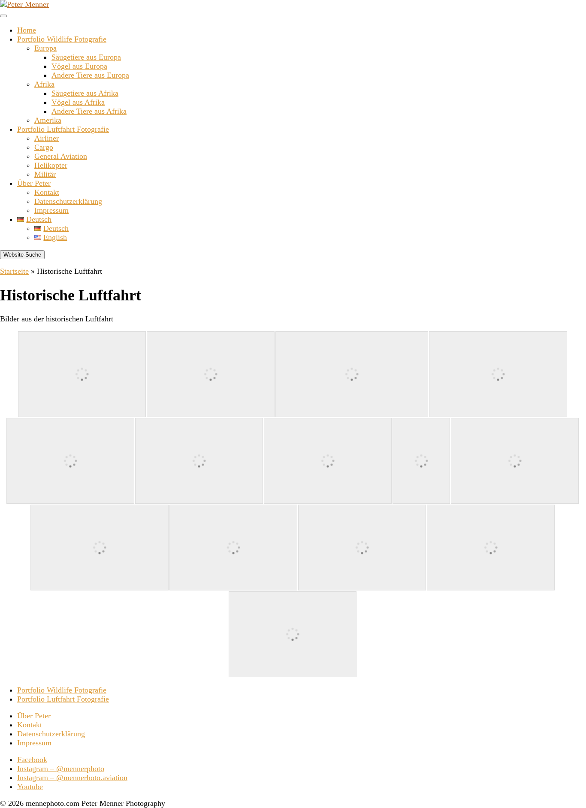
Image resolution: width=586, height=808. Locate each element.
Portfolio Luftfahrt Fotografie (63, 129)
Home (26, 30)
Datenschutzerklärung (68, 201)
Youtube (30, 786)
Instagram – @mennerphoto (60, 768)
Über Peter (34, 183)
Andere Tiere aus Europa (90, 75)
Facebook (32, 759)
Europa (45, 48)
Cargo (43, 147)
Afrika (44, 84)
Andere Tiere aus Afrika (89, 111)
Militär (45, 174)
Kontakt (46, 192)
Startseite (14, 271)
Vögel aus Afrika (78, 102)
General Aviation (60, 156)
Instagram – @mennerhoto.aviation (72, 777)
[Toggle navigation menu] (3, 16)
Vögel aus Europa (79, 66)
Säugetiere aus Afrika (84, 93)
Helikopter (50, 165)
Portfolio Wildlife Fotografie (61, 39)
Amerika (47, 120)
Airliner (46, 138)
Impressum (51, 210)
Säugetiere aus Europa (86, 57)
